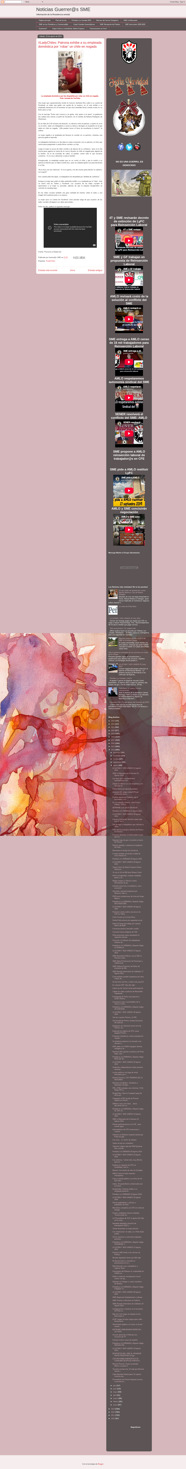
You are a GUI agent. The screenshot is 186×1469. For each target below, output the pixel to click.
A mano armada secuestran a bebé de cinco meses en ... (126, 855)
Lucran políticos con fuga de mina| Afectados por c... (125, 1073)
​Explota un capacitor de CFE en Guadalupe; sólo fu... (124, 1166)
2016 (113, 743)
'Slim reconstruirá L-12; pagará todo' (123, 628)
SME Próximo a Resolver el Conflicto (126, 1300)
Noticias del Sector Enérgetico (107, 20)
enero (115, 1405)
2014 (113, 750)
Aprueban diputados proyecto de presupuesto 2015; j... (124, 1224)
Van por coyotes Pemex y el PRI (124, 1017)
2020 (113, 730)
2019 (113, 734)
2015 (113, 746)
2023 (113, 721)
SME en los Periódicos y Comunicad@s (53, 24)
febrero (116, 1401)
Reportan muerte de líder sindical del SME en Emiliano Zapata (132, 639)
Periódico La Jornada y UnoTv (121, 678)
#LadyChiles (50, 261)
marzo (115, 1398)
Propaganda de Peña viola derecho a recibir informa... (125, 998)
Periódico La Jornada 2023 (81, 20)
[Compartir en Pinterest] (84, 257)
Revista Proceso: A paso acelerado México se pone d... (125, 1365)
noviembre (117, 756)
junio (115, 1389)
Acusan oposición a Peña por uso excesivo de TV (124, 1336)
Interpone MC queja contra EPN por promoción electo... (125, 793)
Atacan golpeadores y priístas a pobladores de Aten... (124, 1204)
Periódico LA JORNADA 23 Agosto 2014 (127, 1194)
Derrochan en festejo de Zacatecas (125, 850)
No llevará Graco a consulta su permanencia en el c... (123, 1262)
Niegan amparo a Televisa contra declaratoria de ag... (124, 882)
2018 (113, 737)
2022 (113, 724)
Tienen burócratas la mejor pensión (125, 1229)
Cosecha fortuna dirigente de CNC (124, 932)
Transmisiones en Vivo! (98, 29)
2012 (113, 1412)
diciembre (117, 753)
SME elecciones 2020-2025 (135, 24)
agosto (116, 765)
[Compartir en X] (79, 257)
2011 (113, 1415)
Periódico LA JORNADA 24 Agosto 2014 (127, 1151)
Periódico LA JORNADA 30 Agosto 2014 (127, 859)
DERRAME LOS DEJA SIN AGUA (125, 808)
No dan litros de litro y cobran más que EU (128, 982)
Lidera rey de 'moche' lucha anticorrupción (127, 988)
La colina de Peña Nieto (127, 606)
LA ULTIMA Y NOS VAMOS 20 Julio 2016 (125, 618)
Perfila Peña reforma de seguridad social (127, 920)
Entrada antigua (95, 270)
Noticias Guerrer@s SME (63, 9)
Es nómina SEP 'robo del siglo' (123, 985)
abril (115, 1395)
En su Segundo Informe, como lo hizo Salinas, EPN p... (126, 803)
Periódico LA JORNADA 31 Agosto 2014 (127, 811)
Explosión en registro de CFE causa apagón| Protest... (125, 1032)
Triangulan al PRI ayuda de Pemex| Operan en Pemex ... (125, 1099)
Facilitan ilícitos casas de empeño (125, 1340)
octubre (116, 759)
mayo (115, 1392)
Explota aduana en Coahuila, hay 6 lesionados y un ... (125, 798)
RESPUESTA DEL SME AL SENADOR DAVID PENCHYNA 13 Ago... (126, 1354)
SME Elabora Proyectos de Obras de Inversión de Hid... (126, 967)
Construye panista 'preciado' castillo (125, 929)
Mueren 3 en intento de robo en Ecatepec (127, 1170)
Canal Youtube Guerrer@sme (84, 24)
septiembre (117, 762)
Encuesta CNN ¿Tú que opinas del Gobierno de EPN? (129, 702)
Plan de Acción (61, 20)
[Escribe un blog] (76, 257)
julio (115, 1386)
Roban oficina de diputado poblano (125, 789)
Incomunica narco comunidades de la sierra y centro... (126, 1003)
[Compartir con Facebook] (81, 257)
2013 (113, 1409)
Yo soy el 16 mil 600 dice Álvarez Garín (127, 872)
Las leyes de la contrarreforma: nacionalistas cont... (123, 780)
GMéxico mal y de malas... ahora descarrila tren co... (124, 1105)
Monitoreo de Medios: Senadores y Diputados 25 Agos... (125, 1084)
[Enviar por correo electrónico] (74, 257)
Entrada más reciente (47, 270)
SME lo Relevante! (130, 20)
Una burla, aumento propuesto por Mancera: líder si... (124, 892)
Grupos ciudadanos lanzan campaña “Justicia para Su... (125, 1214)
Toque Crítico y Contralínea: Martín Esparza (68, 29)
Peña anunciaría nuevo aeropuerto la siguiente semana (125, 936)
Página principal (44, 20)
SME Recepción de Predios (110, 24)
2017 (113, 740)
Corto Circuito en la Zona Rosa (123, 917)
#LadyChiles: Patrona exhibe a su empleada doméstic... (124, 1190)
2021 (113, 727)
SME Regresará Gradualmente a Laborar (127, 1297)
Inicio (72, 270)
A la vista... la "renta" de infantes (124, 1140)
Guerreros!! (43, 29)
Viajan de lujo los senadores (122, 1143)
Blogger (100, 1464)
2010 (113, 1418)
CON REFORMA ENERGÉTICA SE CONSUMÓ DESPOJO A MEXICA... (126, 1360)
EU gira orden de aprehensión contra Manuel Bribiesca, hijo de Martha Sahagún (132, 592)
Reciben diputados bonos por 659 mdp (126, 1258)
